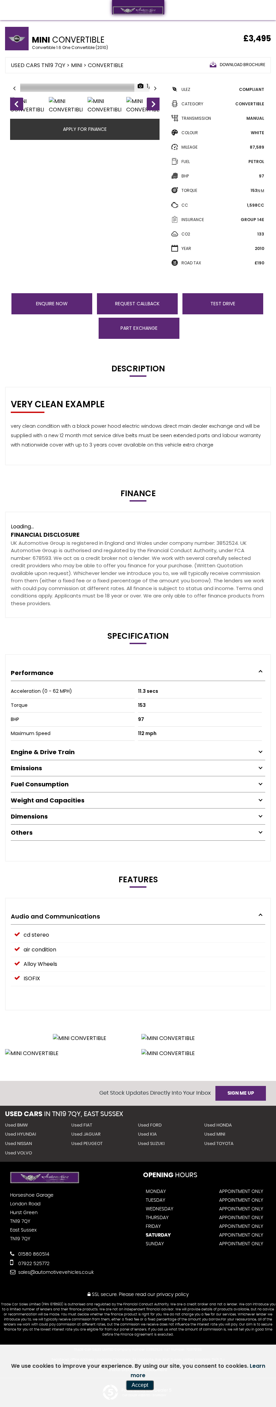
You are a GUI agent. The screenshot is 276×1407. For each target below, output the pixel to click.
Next (153, 105)
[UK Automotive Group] (138, 7)
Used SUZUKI (151, 1144)
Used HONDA (218, 1125)
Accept (140, 1385)
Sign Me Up (241, 1093)
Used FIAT (81, 1125)
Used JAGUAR (86, 1134)
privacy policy (173, 1294)
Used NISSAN (18, 1144)
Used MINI (214, 1134)
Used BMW (16, 1125)
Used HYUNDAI (20, 1134)
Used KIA (147, 1134)
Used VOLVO (18, 1153)
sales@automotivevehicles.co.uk (55, 1272)
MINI (76, 65)
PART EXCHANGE (139, 328)
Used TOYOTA (219, 1144)
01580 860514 (33, 1254)
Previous (16, 105)
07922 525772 (33, 1263)
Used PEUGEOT (87, 1144)
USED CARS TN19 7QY (38, 65)
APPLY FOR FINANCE (85, 129)
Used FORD (150, 1125)
